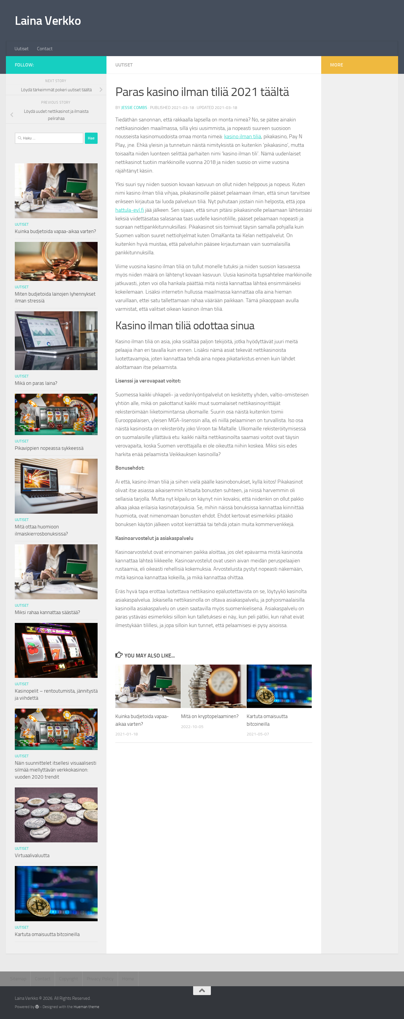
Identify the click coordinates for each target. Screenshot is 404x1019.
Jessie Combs (134, 107)
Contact (45, 48)
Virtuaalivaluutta (32, 855)
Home (128, 978)
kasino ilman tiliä (242, 136)
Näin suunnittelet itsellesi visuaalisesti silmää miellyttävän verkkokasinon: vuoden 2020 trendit (55, 770)
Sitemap (18, 978)
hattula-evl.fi (129, 210)
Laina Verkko (48, 20)
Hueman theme (86, 1007)
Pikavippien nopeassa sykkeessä (49, 448)
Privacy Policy (100, 978)
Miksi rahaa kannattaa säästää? (47, 612)
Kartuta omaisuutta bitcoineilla (47, 934)
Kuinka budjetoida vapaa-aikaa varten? (55, 231)
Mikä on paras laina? (36, 383)
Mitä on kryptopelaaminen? (210, 716)
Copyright (68, 978)
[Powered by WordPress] (37, 1007)
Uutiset (21, 48)
